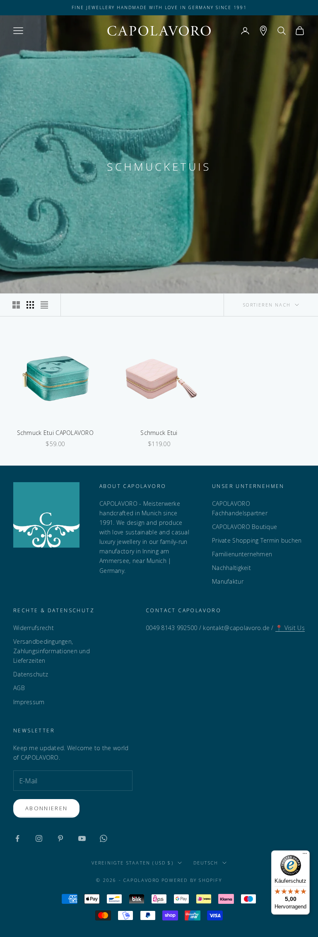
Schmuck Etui (158, 433)
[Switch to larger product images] (16, 305)
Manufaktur (227, 581)
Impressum (29, 702)
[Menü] (305, 855)
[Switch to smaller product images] (30, 305)
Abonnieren (46, 808)
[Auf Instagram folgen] (39, 838)
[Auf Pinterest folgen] (60, 838)
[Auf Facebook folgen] (17, 838)
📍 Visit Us (290, 628)
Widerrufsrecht (33, 628)
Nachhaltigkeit (231, 568)
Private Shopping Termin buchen (256, 540)
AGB (19, 688)
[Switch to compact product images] (44, 305)
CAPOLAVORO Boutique (244, 527)
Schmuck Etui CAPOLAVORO (55, 433)
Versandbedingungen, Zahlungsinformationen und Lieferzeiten (51, 651)
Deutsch (205, 863)
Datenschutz (30, 674)
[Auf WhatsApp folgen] (103, 838)
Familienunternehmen (242, 554)
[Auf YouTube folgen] (82, 838)
